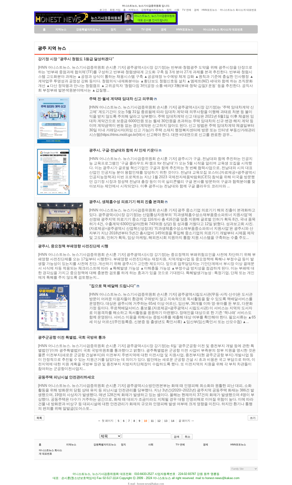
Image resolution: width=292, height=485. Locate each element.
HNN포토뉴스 (238, 444)
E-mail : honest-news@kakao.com (146, 483)
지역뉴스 (71, 444)
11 (152, 421)
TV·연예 (180, 444)
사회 (150, 444)
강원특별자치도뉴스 (105, 444)
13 (165, 421)
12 (159, 421)
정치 (123, 444)
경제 (205, 444)
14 (172, 421)
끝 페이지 (184, 420)
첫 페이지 (107, 420)
